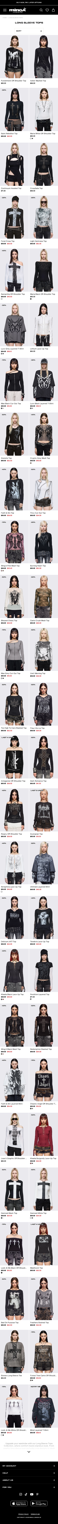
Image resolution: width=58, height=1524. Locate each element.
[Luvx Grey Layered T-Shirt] (1, 353)
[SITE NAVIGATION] (5, 10)
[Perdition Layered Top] (30, 999)
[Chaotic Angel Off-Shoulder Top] (30, 1108)
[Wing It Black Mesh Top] (3, 570)
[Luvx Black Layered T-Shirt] (3, 353)
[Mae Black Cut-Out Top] (1, 408)
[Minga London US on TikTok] (26, 1494)
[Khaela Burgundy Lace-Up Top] (3, 999)
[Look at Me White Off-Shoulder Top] (3, 1272)
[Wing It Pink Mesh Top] (1, 570)
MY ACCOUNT (9, 1466)
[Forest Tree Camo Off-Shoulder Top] (32, 1108)
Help (5, 1473)
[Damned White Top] (3, 1218)
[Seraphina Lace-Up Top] (1, 891)
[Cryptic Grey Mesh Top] (30, 463)
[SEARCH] (41, 10)
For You (7, 1487)
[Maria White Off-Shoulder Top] (30, 138)
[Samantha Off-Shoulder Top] (1, 299)
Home (5, 17)
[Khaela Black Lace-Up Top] (1, 999)
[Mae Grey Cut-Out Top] (3, 408)
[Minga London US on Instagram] (20, 1494)
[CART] (53, 10)
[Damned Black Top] (1, 1218)
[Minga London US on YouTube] (31, 1494)
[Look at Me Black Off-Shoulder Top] (1, 1272)
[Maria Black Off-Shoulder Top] (32, 138)
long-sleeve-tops (15, 17)
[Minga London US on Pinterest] (37, 1494)
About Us (8, 1480)
